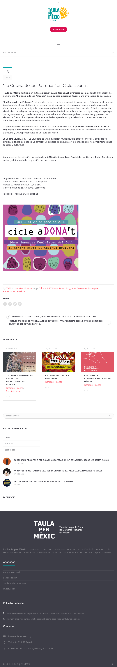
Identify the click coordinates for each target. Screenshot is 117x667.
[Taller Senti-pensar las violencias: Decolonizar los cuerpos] (19, 362)
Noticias (19, 288)
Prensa (28, 288)
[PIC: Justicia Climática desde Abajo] (58, 362)
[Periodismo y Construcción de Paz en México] (97, 362)
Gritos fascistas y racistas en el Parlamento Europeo (43, 481)
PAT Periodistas (55, 288)
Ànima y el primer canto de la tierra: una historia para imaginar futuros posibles (58, 471)
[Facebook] (5, 304)
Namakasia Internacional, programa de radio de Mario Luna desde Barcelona (54, 317)
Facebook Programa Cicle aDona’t (20, 194)
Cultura (42, 288)
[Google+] (10, 304)
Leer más (107, 552)
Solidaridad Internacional (15, 583)
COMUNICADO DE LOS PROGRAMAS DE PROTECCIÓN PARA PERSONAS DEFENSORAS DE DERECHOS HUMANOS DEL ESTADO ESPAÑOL (56, 322)
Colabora (58, 29)
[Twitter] (15, 304)
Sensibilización (13, 390)
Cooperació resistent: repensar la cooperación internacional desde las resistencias (61, 460)
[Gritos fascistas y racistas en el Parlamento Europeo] (7, 482)
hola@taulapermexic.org (19, 636)
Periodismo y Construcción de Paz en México (97, 379)
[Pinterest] (20, 304)
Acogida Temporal (11, 572)
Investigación (9, 588)
